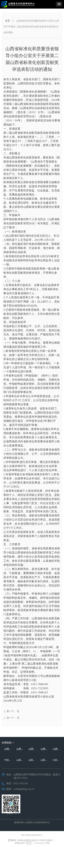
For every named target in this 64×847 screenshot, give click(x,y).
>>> (18, 813)
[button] (59, 4)
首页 (7, 21)
